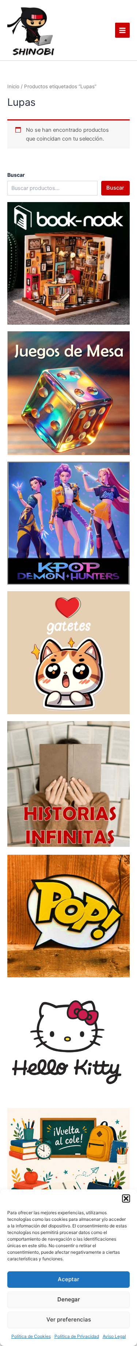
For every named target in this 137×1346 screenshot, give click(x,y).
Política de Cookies (31, 1336)
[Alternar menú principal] (122, 30)
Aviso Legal (114, 1336)
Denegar (68, 1299)
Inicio (13, 86)
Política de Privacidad (76, 1336)
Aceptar (68, 1279)
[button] (126, 1198)
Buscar (115, 187)
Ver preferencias (68, 1319)
